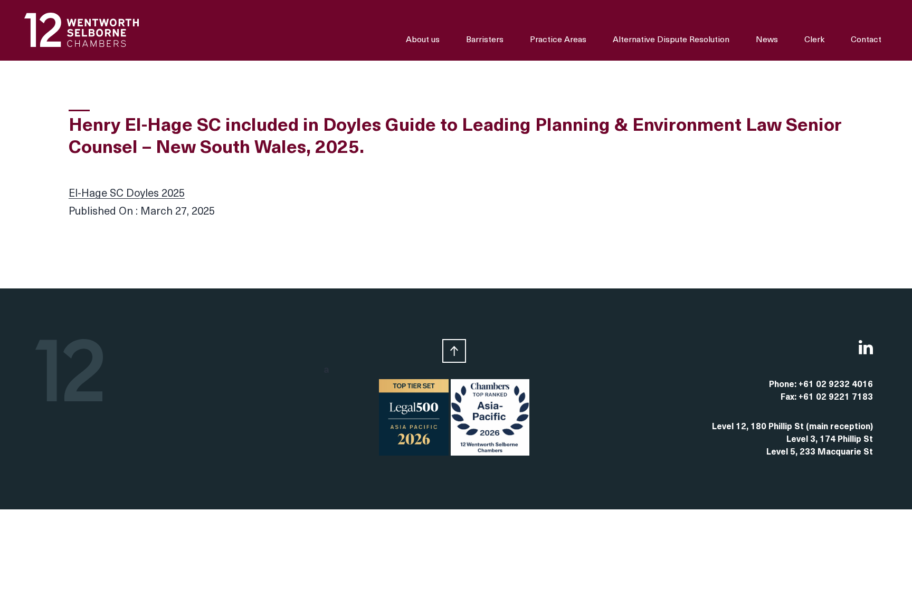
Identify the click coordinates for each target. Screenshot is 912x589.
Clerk (814, 40)
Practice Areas (558, 40)
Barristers (485, 40)
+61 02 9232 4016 (836, 385)
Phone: (784, 385)
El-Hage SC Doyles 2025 (127, 194)
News (767, 40)
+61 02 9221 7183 (836, 397)
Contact (866, 40)
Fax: (790, 397)
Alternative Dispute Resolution (671, 40)
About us (423, 40)
